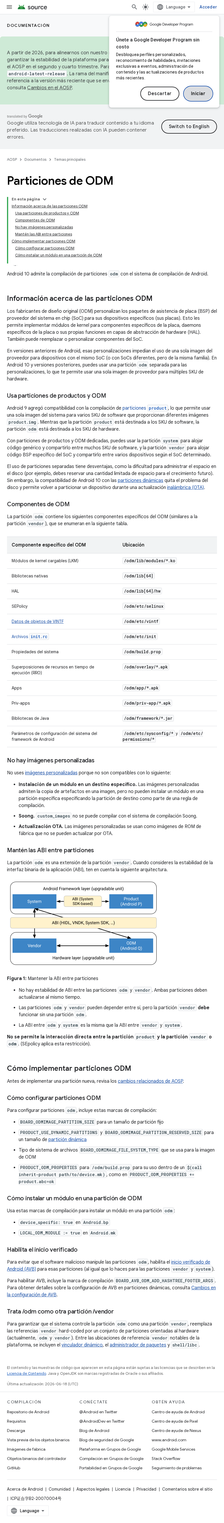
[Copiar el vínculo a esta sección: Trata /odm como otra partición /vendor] (119, 1312)
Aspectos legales (92, 1489)
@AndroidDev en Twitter (102, 1421)
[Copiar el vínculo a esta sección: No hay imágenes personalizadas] (100, 760)
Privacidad (146, 1489)
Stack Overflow (166, 1458)
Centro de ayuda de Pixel (175, 1421)
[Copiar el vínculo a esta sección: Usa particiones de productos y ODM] (112, 396)
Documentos (35, 159)
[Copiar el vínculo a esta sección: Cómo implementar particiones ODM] (137, 1069)
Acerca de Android (25, 1489)
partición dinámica (67, 1140)
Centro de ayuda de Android (178, 1411)
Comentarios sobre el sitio (187, 1489)
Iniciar (198, 94)
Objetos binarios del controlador (36, 1458)
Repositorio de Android (28, 1411)
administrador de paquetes (138, 1345)
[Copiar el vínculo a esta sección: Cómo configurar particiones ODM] (106, 1098)
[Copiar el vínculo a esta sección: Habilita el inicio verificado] (83, 1250)
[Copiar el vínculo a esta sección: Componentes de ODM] (75, 504)
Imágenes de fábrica (26, 1449)
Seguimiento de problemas (177, 1467)
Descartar (160, 94)
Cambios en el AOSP (49, 88)
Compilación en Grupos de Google (111, 1458)
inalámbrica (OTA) (185, 487)
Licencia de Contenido (26, 1373)
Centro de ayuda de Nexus (176, 1430)
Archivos (30, 636)
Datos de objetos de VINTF (38, 621)
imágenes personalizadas (51, 773)
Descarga (16, 1430)
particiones (145, 408)
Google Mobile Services (173, 1449)
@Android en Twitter (98, 1411)
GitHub (13, 1467)
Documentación (28, 25)
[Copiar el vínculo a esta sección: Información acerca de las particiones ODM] (158, 299)
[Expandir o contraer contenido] (44, 199)
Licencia (123, 1489)
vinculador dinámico (82, 1345)
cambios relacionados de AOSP (150, 1081)
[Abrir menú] (9, 7)
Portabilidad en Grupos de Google (110, 1467)
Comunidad (60, 1489)
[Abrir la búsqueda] (134, 7)
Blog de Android (94, 1430)
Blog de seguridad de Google (106, 1439)
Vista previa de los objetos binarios (38, 1439)
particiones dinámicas (140, 480)
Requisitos (16, 1421)
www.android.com (169, 1439)
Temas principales (69, 159)
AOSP (12, 159)
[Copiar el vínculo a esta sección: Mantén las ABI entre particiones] (100, 850)
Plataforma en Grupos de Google (110, 1449)
